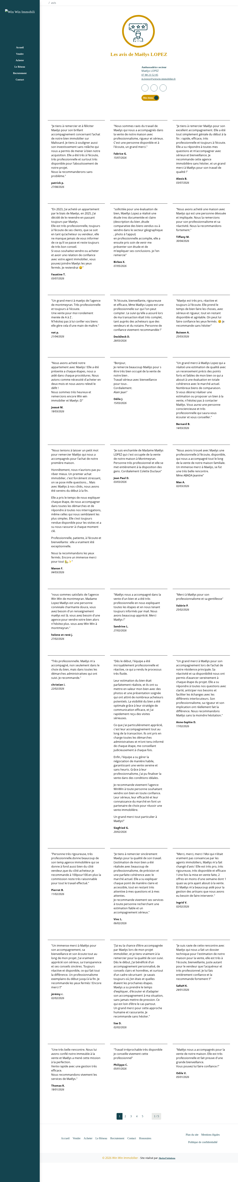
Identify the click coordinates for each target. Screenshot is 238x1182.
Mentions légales (210, 1134)
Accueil (20, 47)
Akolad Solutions (167, 1158)
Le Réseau (19, 67)
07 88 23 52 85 (149, 74)
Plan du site (192, 1134)
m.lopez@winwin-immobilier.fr (158, 78)
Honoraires (145, 1138)
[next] (148, 1116)
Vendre (20, 54)
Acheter (20, 60)
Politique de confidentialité (202, 1142)
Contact (20, 79)
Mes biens (148, 98)
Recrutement (20, 73)
